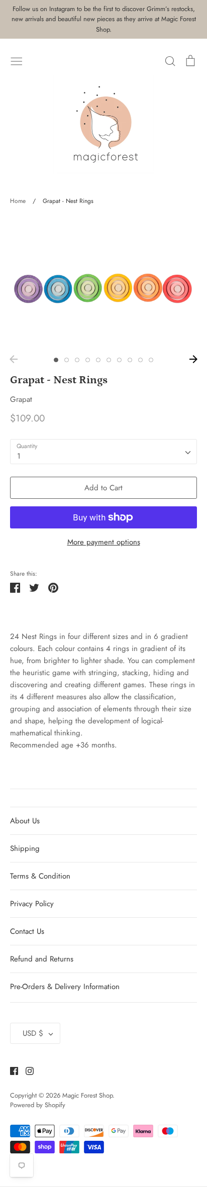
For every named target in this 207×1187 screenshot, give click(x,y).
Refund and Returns (41, 958)
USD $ (33, 1033)
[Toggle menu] (16, 60)
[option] (103, 283)
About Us (25, 820)
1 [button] (56, 360)
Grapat (21, 399)
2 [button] (66, 360)
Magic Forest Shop (87, 1095)
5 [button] (98, 360)
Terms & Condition (40, 876)
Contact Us (27, 931)
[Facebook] (10, 1069)
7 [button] (119, 360)
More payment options (103, 542)
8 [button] (130, 360)
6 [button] (109, 360)
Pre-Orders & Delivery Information (65, 986)
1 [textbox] (19, 456)
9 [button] (140, 360)
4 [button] (87, 360)
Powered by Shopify (37, 1105)
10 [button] (151, 360)
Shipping (25, 848)
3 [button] (77, 360)
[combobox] (103, 451)
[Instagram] (26, 1069)
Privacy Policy (32, 903)
